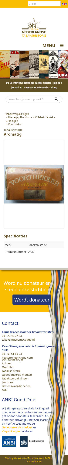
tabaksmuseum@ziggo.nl (18, 339)
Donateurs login (44, 11)
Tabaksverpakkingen (15, 378)
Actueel (6, 363)
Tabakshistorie (11, 371)
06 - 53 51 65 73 (12, 354)
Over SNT (12, 11)
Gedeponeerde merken (17, 374)
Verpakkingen (11, 431)
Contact (26, 11)
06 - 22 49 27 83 (12, 336)
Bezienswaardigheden (16, 386)
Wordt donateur (31, 299)
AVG (4, 390)
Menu (48, 45)
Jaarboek (7, 382)
